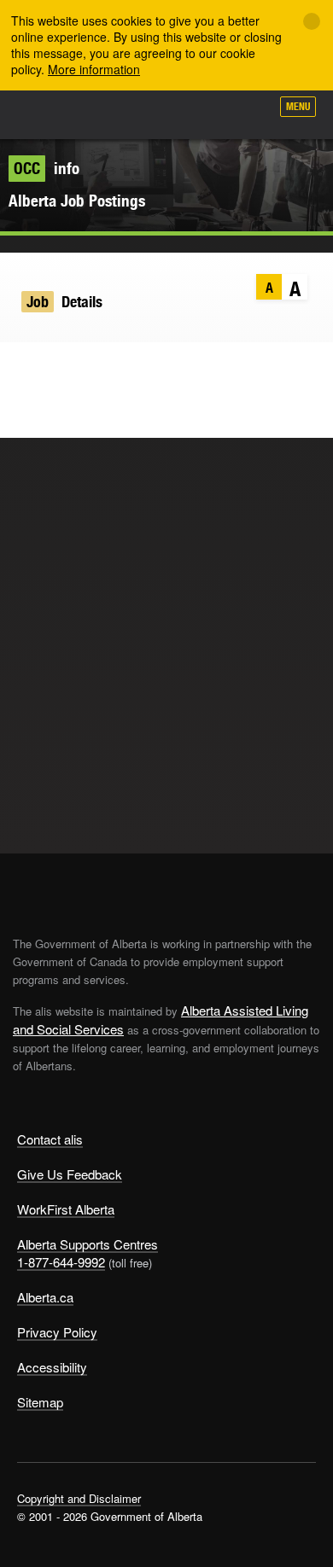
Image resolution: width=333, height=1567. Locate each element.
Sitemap (40, 1402)
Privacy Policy (57, 1332)
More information (94, 69)
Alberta (45, 114)
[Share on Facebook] (55, 368)
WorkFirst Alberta (65, 1209)
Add (165, 112)
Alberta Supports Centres (87, 1244)
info (46, 168)
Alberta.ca (45, 1297)
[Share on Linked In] (88, 368)
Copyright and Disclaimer (79, 1498)
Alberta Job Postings (77, 200)
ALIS (104, 114)
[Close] (311, 21)
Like (208, 111)
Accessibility (52, 1367)
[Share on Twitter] (22, 368)
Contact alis (50, 1139)
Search (249, 112)
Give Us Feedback (69, 1174)
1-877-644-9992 (61, 1262)
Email (122, 368)
